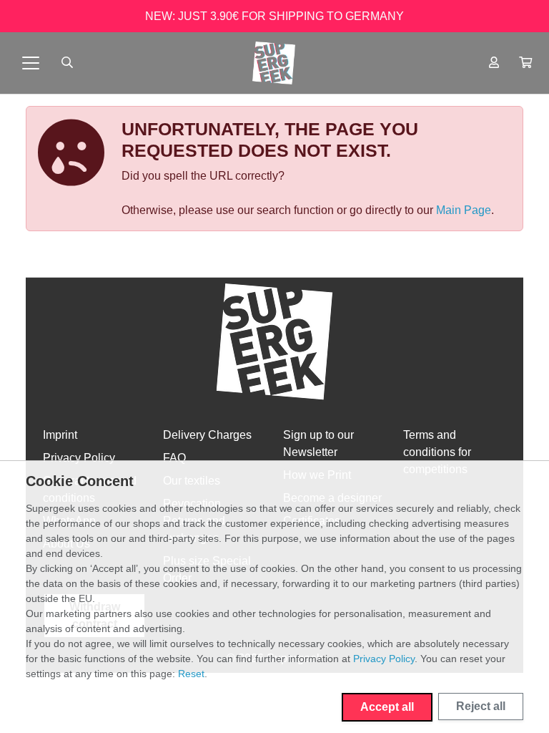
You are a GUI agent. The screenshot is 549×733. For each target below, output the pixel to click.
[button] (525, 63)
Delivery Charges (207, 435)
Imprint (60, 435)
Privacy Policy (79, 458)
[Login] (494, 63)
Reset (191, 673)
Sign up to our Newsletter (318, 443)
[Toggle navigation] (30, 63)
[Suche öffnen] (67, 63)
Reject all (480, 706)
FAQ (174, 458)
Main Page (463, 210)
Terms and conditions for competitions (437, 452)
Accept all (387, 707)
